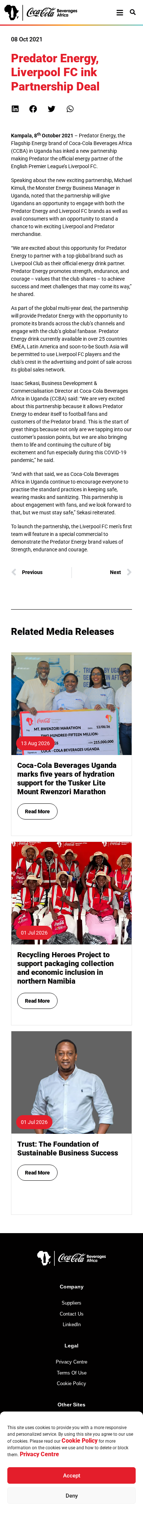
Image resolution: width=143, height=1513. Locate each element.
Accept (71, 1475)
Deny (72, 1495)
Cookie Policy (80, 1440)
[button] (15, 109)
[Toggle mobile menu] (120, 12)
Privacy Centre (39, 1454)
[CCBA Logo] (47, 13)
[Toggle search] (133, 12)
